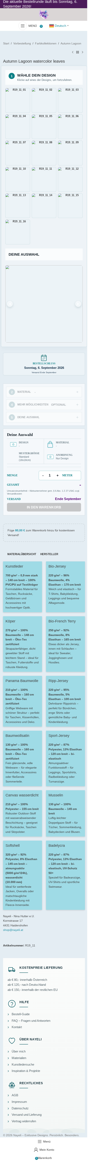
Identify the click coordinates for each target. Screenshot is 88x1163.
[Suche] (45, 26)
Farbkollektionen (45, 43)
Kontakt (17, 1027)
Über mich (19, 1051)
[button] (44, 304)
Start (6, 43)
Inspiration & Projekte (26, 1071)
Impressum (19, 1101)
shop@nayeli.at (13, 930)
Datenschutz (20, 1108)
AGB (15, 1095)
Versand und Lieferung (27, 1114)
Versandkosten (14, 493)
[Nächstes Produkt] (82, 52)
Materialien (19, 1058)
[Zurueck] (10, 304)
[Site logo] (44, 14)
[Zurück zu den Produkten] (77, 52)
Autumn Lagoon (71, 43)
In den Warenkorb (44, 507)
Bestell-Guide (21, 1014)
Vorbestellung (22, 43)
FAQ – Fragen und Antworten (31, 1020)
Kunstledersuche (23, 1064)
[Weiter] (78, 304)
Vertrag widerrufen (24, 1121)
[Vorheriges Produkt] (72, 52)
